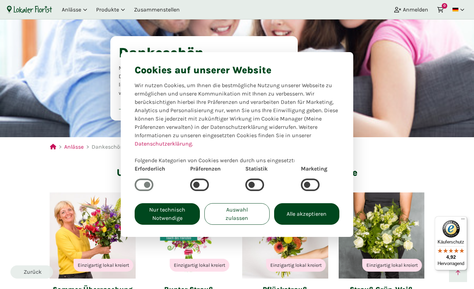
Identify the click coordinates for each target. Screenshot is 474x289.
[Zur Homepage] (29, 9)
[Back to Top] (458, 273)
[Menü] (463, 220)
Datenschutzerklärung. (164, 143)
